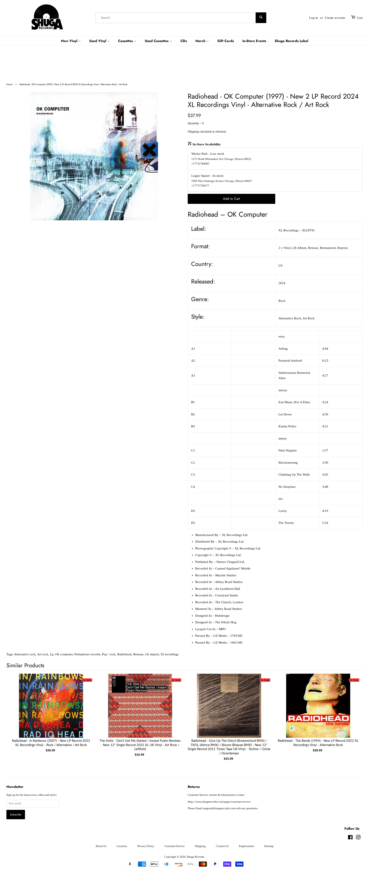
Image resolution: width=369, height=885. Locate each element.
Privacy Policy (145, 846)
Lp (52, 654)
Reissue (138, 654)
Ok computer (64, 654)
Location (122, 846)
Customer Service (174, 846)
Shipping (193, 131)
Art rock (42, 654)
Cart (360, 17)
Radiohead (124, 654)
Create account (335, 17)
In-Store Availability (207, 144)
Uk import (152, 654)
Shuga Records (195, 856)
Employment (246, 846)
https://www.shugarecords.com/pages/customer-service (219, 801)
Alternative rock (25, 654)
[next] (352, 710)
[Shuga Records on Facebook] (350, 838)
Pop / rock (109, 654)
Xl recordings (170, 654)
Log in (313, 17)
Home (9, 84)
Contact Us (222, 846)
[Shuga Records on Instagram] (358, 838)
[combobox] (180, 17)
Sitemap (269, 846)
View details (51, 710)
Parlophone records (87, 654)
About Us (100, 846)
